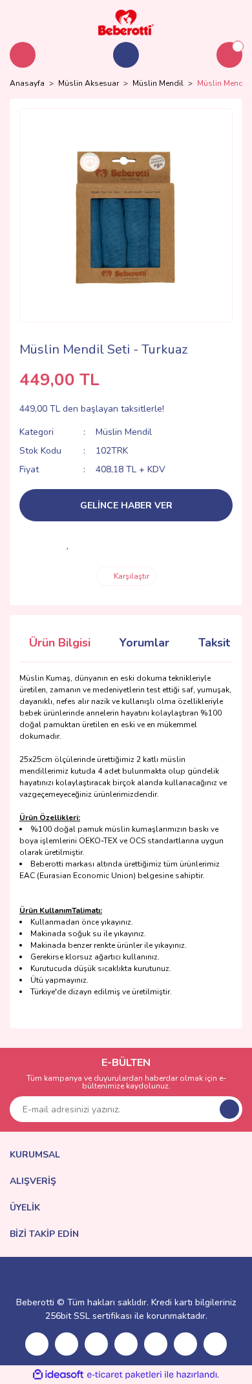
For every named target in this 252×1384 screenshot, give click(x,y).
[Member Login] (126, 55)
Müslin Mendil (124, 432)
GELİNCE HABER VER (126, 505)
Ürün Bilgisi (59, 642)
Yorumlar (144, 642)
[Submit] (229, 1109)
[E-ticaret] (124, 1375)
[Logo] (126, 22)
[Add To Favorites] (68, 544)
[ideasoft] (58, 1375)
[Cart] (229, 55)
